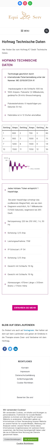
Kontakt (25, 367)
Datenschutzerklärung (25, 375)
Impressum (25, 371)
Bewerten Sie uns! (25, 397)
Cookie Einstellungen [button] (12, 439)
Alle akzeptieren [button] (31, 439)
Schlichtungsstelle (25, 379)
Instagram (29, 330)
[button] (25, 31)
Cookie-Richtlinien (25, 382)
